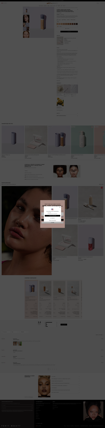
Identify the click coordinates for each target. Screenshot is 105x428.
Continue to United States (52, 215)
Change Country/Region (52, 220)
